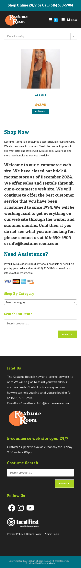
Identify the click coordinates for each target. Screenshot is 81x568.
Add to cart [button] (40, 111)
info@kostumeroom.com (53, 403)
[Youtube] (30, 508)
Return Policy (33, 534)
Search (67, 334)
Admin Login (52, 534)
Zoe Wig (40, 94)
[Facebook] (11, 508)
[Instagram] (21, 508)
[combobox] (40, 302)
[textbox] (40, 302)
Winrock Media (47, 563)
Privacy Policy (15, 534)
